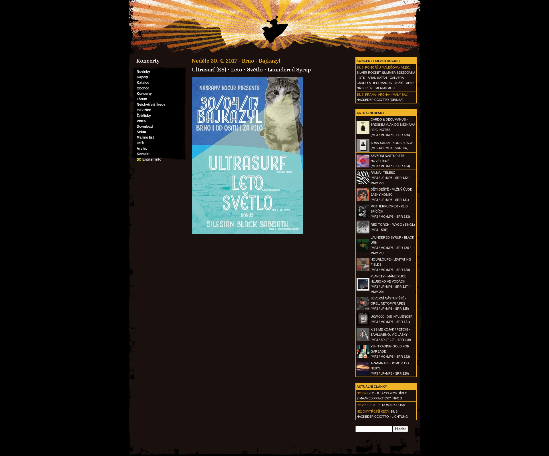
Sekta (141, 132)
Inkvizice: (365, 405)
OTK (362, 77)
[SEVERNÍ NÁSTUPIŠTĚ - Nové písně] (363, 166)
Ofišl (140, 143)
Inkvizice (144, 110)
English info (151, 159)
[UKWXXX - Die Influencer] (363, 324)
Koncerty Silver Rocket (378, 61)
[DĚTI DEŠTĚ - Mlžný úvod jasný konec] (363, 200)
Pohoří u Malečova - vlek (387, 67)
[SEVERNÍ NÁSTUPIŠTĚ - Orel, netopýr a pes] (363, 309)
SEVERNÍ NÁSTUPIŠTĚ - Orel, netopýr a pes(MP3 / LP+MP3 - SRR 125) (390, 303)
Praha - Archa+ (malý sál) (387, 94)
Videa (141, 121)
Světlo (255, 70)
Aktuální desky (370, 113)
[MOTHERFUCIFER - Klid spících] (363, 217)
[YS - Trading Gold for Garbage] (363, 357)
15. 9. (360, 94)
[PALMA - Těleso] (363, 183)
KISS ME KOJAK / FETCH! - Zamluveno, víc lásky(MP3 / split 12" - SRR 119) (391, 334)
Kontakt (143, 154)
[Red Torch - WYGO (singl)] (363, 232)
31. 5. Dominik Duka (389, 405)
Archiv (142, 149)
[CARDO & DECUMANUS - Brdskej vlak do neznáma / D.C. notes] (363, 132)
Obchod (143, 88)
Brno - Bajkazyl (261, 61)
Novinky (143, 72)
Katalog (143, 83)
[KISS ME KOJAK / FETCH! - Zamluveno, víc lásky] (363, 340)
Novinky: (364, 393)
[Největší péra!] (274, 27)
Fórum (142, 99)
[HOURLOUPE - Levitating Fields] (363, 270)
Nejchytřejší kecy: (373, 411)
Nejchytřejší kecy (151, 105)
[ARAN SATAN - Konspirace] (363, 150)
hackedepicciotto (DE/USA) (380, 99)
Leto (236, 70)
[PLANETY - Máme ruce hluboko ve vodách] (363, 289)
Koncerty (144, 94)
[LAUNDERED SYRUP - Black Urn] (363, 250)
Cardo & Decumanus (374, 83)
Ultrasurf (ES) (209, 70)
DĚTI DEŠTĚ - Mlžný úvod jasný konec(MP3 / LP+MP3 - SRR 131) (391, 194)
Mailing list (145, 137)
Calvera (396, 77)
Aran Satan (377, 77)
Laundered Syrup (289, 70)
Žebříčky (144, 116)
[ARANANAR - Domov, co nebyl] (363, 373)
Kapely (142, 77)
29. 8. (360, 67)
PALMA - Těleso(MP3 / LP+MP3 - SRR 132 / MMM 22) (390, 178)
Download (145, 127)
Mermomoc (385, 88)
